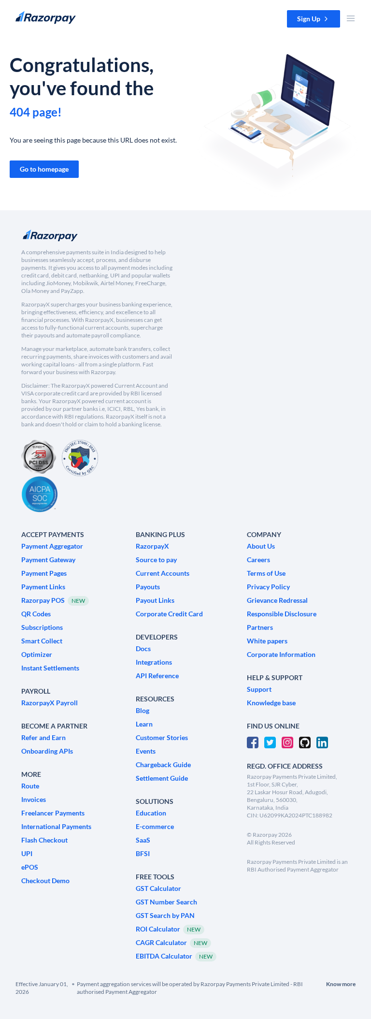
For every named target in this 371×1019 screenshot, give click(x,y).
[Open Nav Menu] (351, 18)
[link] (44, 169)
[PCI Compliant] (38, 458)
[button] (313, 19)
